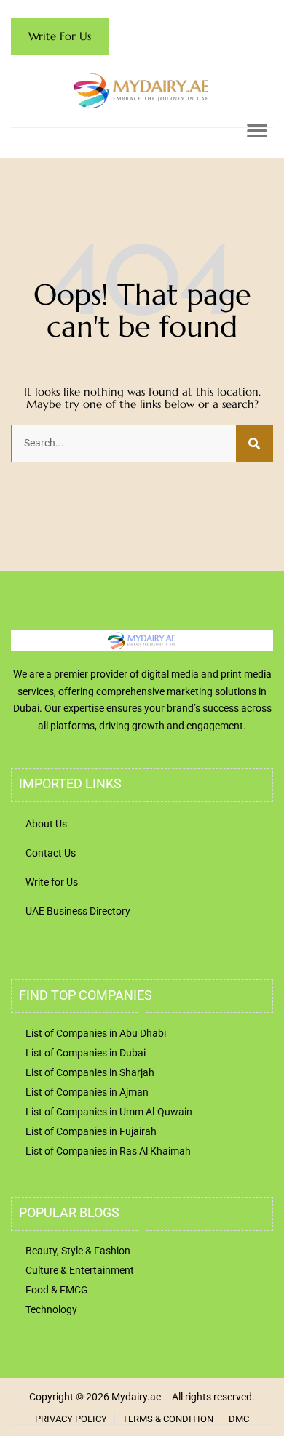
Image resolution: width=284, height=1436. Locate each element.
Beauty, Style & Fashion (77, 1250)
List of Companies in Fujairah (91, 1131)
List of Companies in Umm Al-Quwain (108, 1112)
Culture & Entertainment (79, 1270)
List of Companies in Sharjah (89, 1072)
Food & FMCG (56, 1290)
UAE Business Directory (77, 911)
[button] (256, 130)
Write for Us (51, 882)
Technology (51, 1309)
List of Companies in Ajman (87, 1092)
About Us (46, 824)
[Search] (254, 443)
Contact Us (50, 853)
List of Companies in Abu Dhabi (95, 1033)
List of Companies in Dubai (85, 1053)
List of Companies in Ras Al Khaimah (108, 1151)
